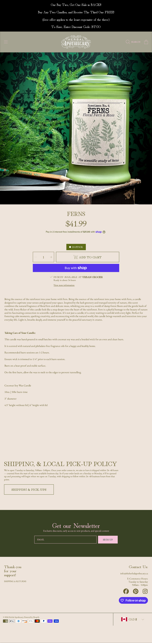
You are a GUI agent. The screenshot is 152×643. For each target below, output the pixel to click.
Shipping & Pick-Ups (28, 489)
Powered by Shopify (31, 617)
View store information (64, 285)
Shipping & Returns (15, 581)
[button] (6, 42)
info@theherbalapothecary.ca (134, 573)
